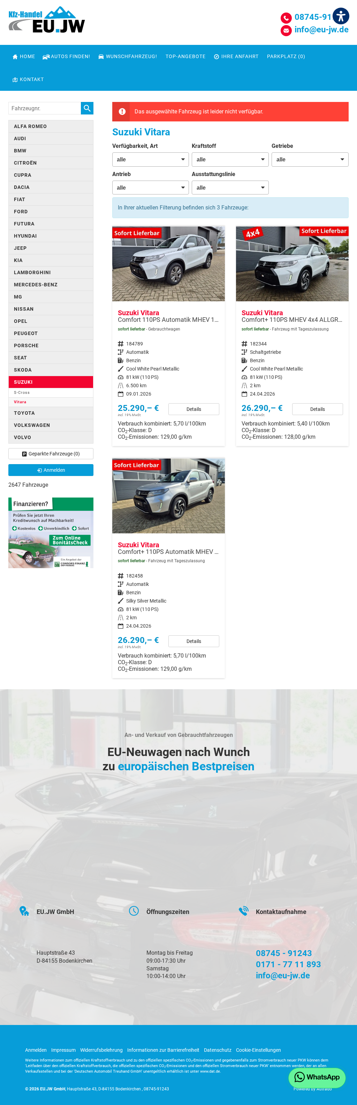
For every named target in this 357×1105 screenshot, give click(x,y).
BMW (20, 150)
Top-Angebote (186, 56)
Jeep (20, 248)
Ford (21, 211)
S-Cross (22, 392)
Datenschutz (217, 1050)
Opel (21, 321)
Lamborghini (32, 272)
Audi (20, 138)
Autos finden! (70, 56)
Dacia (22, 187)
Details (194, 409)
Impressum (63, 1050)
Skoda (23, 370)
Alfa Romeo (30, 126)
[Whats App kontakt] (317, 1078)
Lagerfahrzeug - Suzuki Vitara (292, 336)
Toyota (24, 413)
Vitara (20, 402)
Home (27, 56)
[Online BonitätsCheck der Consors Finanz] (50, 532)
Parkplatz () (286, 56)
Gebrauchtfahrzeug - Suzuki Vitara (168, 336)
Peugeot (26, 333)
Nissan (24, 309)
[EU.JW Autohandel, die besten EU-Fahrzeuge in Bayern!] (46, 22)
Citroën (25, 163)
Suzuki (23, 382)
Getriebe (282, 146)
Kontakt (32, 79)
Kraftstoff (204, 146)
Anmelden (36, 1050)
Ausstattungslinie (213, 174)
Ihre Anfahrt (240, 56)
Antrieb (121, 174)
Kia (18, 260)
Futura (24, 223)
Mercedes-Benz (36, 284)
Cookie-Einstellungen (258, 1050)
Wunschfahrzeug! (131, 56)
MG (18, 297)
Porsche (26, 345)
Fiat (19, 199)
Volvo (22, 437)
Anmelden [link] (54, 470)
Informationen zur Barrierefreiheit (163, 1050)
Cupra (22, 175)
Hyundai (25, 236)
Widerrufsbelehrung (101, 1050)
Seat (20, 357)
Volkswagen (32, 425)
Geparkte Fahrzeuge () (54, 453)
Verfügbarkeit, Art (135, 146)
